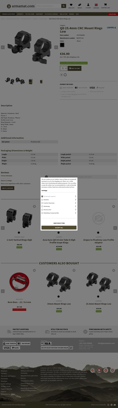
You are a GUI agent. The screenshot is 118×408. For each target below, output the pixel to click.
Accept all (59, 228)
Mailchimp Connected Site (51, 213)
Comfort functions (49, 203)
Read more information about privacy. (63, 187)
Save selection (59, 223)
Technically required (49, 196)
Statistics (46, 200)
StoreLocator (47, 210)
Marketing (47, 206)
